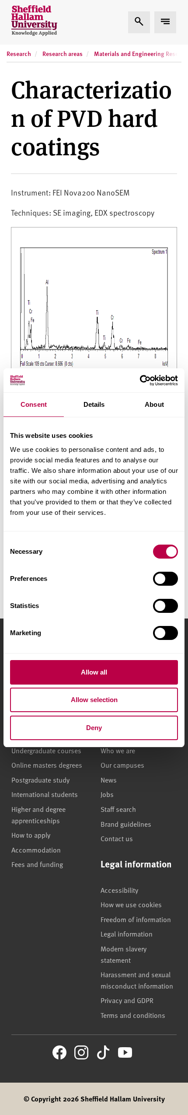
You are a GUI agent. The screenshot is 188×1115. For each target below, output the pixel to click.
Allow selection (94, 699)
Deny (94, 727)
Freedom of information (136, 919)
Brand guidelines (126, 823)
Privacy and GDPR (127, 1000)
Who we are (118, 750)
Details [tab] (94, 404)
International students (44, 794)
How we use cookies (131, 904)
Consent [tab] (34, 404)
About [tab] (154, 404)
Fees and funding (37, 864)
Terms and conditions (133, 1015)
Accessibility (119, 890)
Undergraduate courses (46, 750)
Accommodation (36, 849)
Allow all (94, 672)
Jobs (107, 794)
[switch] (165, 579)
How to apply (30, 834)
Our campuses (122, 764)
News (109, 779)
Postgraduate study (40, 779)
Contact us (117, 838)
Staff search (118, 809)
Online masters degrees (46, 764)
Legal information (127, 933)
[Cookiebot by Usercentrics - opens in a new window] (139, 380)
